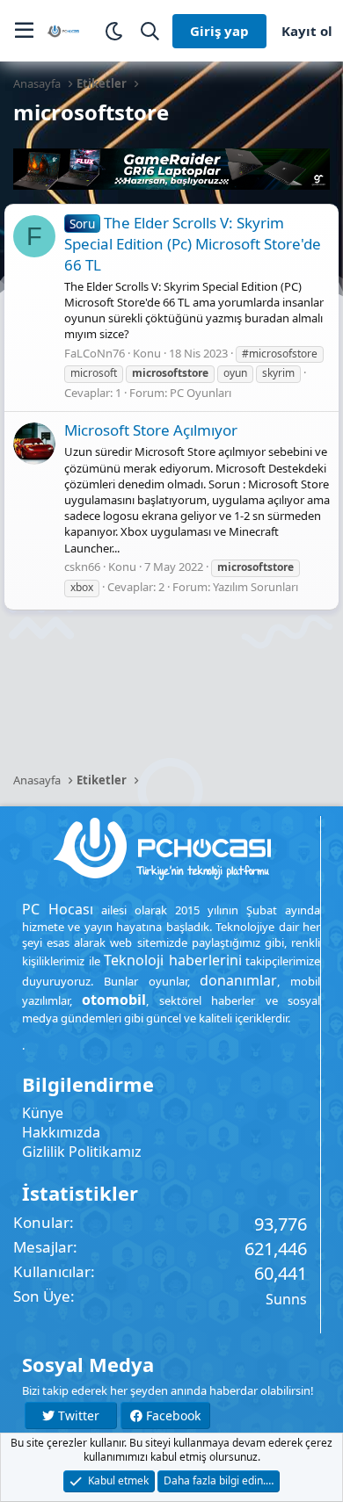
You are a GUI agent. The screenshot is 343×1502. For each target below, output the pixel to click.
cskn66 (82, 566)
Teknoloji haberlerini (173, 960)
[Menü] (24, 31)
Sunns (286, 1299)
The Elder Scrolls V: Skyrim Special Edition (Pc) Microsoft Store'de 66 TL (192, 244)
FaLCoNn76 (94, 353)
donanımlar (238, 980)
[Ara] (150, 31)
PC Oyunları (200, 393)
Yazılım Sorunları (255, 587)
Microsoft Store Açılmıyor (150, 430)
